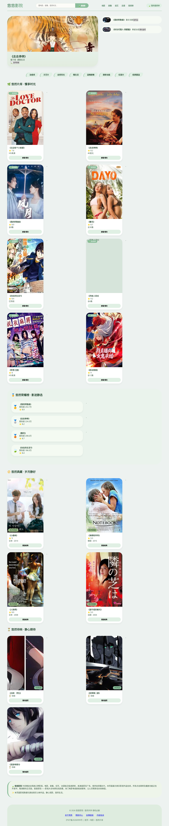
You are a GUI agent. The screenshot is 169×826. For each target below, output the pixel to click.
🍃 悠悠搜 (81, 6)
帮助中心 (79, 815)
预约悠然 (143, 30)
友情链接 (89, 815)
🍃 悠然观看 (15, 62)
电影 (103, 5)
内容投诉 (100, 815)
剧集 (110, 5)
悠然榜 (130, 5)
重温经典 (25, 545)
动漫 (123, 5)
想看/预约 (25, 158)
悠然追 (135, 20)
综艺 (116, 5)
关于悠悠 (68, 815)
